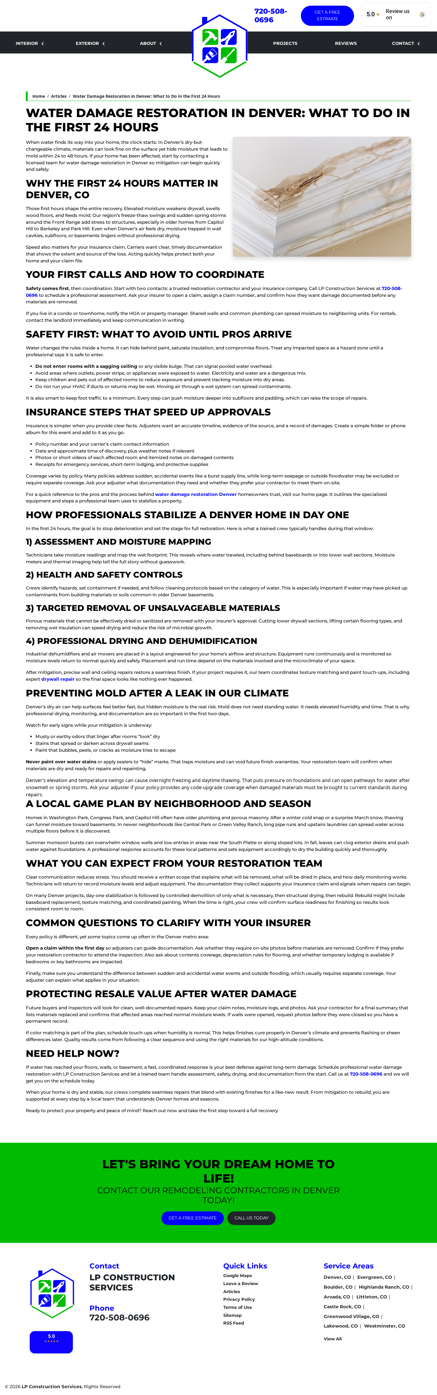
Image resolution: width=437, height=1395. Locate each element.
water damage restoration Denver (196, 494)
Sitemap (232, 1315)
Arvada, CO (337, 1297)
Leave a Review (240, 1283)
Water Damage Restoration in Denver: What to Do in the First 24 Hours (146, 96)
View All (333, 1339)
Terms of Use (237, 1307)
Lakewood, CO (341, 1326)
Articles (59, 96)
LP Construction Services (52, 1386)
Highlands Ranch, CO (384, 1287)
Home (38, 96)
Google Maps (237, 1275)
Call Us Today (251, 1218)
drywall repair (58, 679)
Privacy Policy (239, 1299)
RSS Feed (233, 1323)
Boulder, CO (338, 1287)
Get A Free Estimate (327, 15)
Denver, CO (337, 1277)
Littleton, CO (371, 1297)
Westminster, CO (384, 1326)
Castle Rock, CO (342, 1306)
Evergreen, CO (374, 1277)
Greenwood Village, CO (351, 1316)
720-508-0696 (270, 15)
